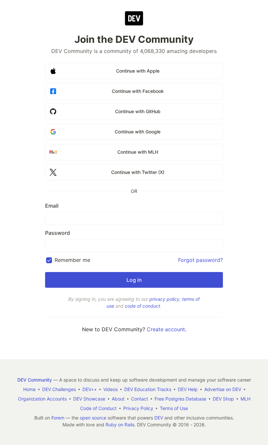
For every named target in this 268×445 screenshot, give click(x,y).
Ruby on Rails (120, 424)
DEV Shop (223, 399)
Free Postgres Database (180, 399)
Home (29, 389)
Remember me (72, 260)
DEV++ (89, 389)
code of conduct (142, 306)
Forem (57, 417)
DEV (158, 417)
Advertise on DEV (222, 389)
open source (93, 417)
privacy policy (164, 299)
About (118, 399)
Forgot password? (200, 260)
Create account (166, 329)
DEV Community (34, 380)
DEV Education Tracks (147, 389)
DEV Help (188, 389)
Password (57, 233)
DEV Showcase (89, 399)
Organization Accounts (42, 399)
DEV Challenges (59, 389)
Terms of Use (174, 408)
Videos (110, 389)
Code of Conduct (98, 408)
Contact (139, 399)
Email (52, 205)
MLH (245, 399)
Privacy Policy (138, 408)
